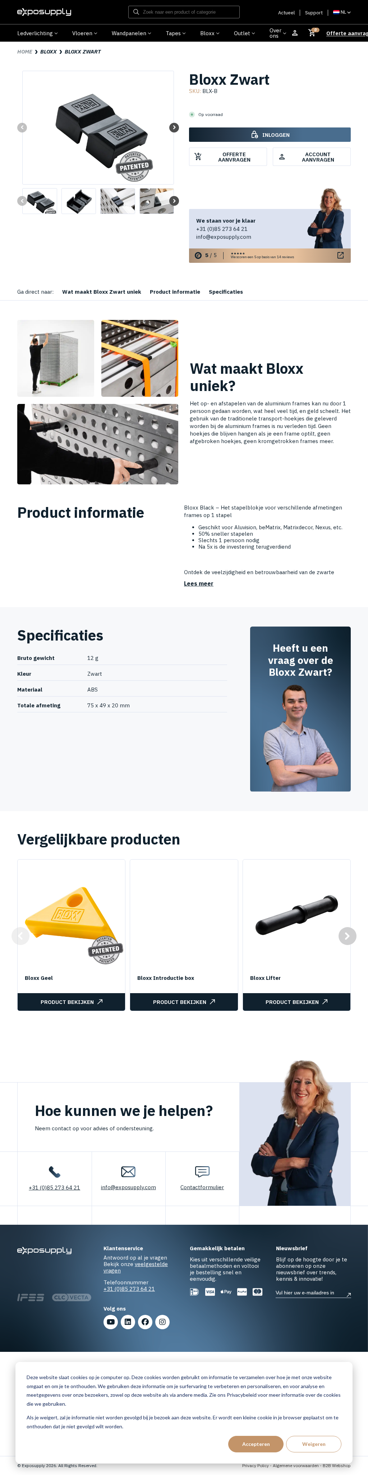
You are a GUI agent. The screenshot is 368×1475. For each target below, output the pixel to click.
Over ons (275, 33)
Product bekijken (67, 1002)
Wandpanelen (129, 33)
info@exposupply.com (223, 236)
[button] (174, 127)
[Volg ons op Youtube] (111, 1322)
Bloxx (207, 33)
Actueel (286, 13)
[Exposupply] (44, 11)
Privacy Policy (255, 1465)
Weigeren (314, 1444)
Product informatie (175, 291)
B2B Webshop (337, 1465)
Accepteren (256, 1444)
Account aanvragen (306, 157)
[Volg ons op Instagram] (162, 1322)
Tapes (173, 33)
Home (24, 51)
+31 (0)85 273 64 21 (222, 228)
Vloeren (82, 33)
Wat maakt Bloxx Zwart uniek (101, 291)
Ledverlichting (35, 33)
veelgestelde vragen (136, 1267)
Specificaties (226, 291)
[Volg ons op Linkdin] (128, 1322)
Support (314, 13)
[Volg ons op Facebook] (145, 1322)
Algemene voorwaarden (296, 1465)
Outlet (242, 33)
